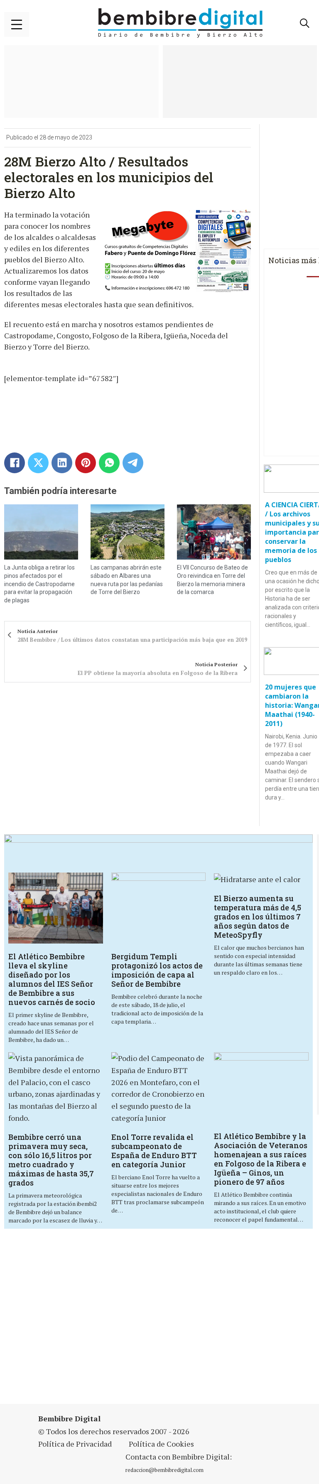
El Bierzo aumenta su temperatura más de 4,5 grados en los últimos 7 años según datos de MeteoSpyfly (257, 916)
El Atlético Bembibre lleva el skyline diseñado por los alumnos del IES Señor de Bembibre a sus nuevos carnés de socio (51, 979)
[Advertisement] (110, 1321)
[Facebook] (14, 462)
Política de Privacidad (75, 1444)
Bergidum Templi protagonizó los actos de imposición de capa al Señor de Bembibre (157, 970)
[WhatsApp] (109, 462)
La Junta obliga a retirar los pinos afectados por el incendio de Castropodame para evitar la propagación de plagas (39, 583)
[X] (38, 462)
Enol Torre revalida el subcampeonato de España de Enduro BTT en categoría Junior (154, 1150)
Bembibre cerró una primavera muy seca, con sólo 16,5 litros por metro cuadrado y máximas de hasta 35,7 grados (51, 1160)
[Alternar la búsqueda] (304, 23)
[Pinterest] (85, 462)
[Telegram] (133, 462)
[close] (16, 24)
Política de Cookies (161, 1444)
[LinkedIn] (62, 462)
